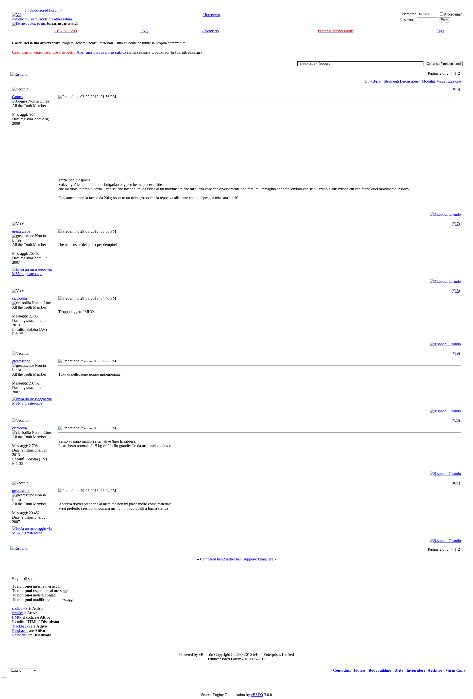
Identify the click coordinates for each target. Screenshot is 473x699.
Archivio (435, 670)
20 (457, 420)
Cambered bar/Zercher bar (220, 559)
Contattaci (342, 670)
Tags (440, 31)
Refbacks (19, 635)
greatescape (21, 231)
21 (457, 483)
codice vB (20, 608)
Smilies (17, 613)
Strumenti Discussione (401, 81)
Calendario (210, 31)
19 (457, 353)
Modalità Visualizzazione (441, 81)
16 (457, 89)
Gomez (17, 97)
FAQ (144, 31)
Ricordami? (453, 14)
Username (408, 14)
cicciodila (19, 298)
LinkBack (373, 81)
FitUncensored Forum (42, 10)
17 (457, 224)
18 (457, 291)
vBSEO (257, 695)
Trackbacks (21, 626)
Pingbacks (20, 631)
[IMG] (17, 617)
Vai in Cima (455, 670)
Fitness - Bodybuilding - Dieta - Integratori (389, 670)
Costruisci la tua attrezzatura (50, 19)
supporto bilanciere (258, 559)
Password (407, 19)
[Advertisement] (102, 138)
